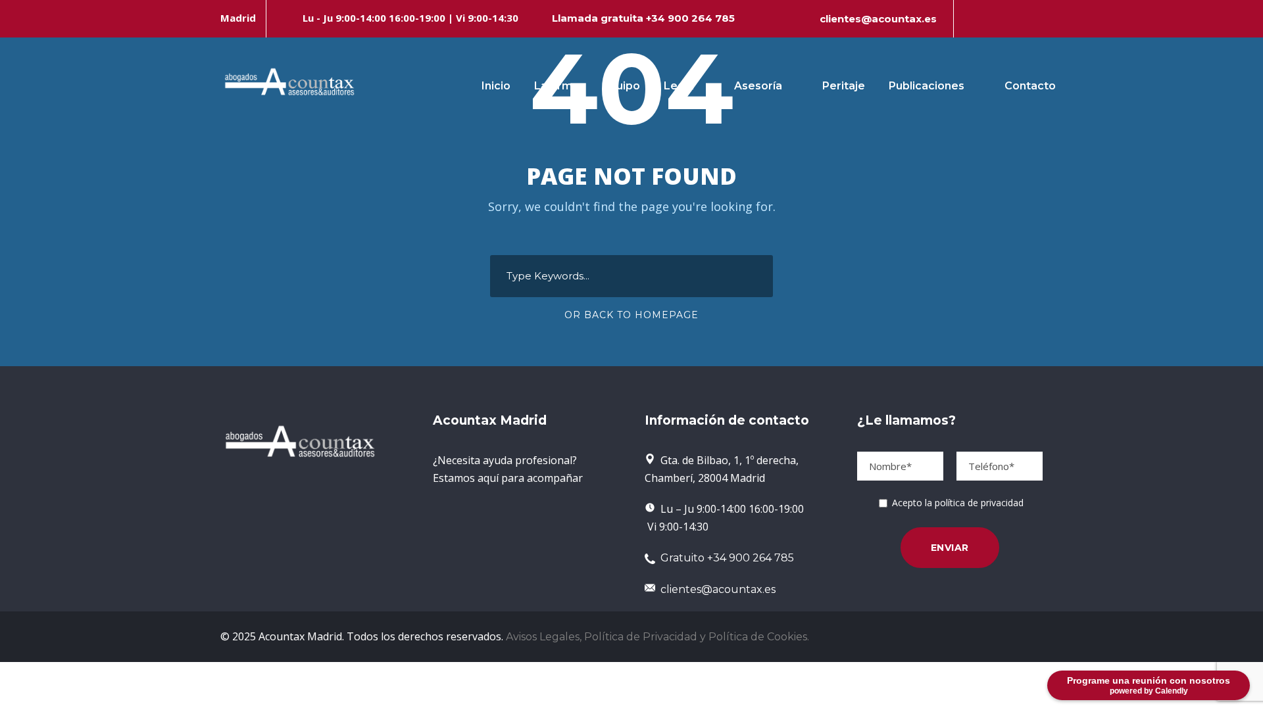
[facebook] (972, 18)
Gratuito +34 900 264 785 (724, 558)
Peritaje (843, 86)
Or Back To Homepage (631, 315)
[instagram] (1039, 18)
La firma (556, 86)
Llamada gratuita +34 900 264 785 (643, 18)
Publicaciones (926, 86)
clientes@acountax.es (878, 18)
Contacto (1030, 86)
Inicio (496, 86)
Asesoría (758, 86)
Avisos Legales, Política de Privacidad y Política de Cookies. (657, 636)
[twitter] (1016, 18)
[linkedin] (994, 18)
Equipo (621, 86)
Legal (679, 86)
